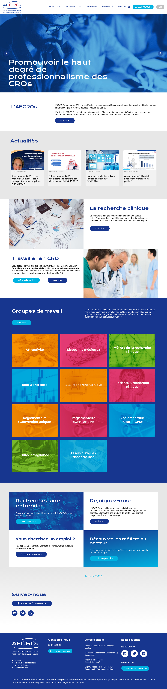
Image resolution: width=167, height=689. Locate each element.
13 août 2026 (53, 171)
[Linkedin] (14, 613)
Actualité (23, 171)
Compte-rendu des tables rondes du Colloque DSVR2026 (101, 179)
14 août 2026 (16, 171)
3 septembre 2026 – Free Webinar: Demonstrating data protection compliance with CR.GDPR (27, 180)
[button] (144, 7)
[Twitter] (23, 613)
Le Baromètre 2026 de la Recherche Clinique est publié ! (137, 179)
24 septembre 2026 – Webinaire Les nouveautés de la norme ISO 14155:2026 (63, 179)
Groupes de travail (74, 6)
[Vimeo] (31, 613)
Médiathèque (107, 6)
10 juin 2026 (128, 171)
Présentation (54, 6)
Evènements (92, 6)
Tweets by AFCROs (94, 576)
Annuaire (122, 6)
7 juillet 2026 (90, 171)
